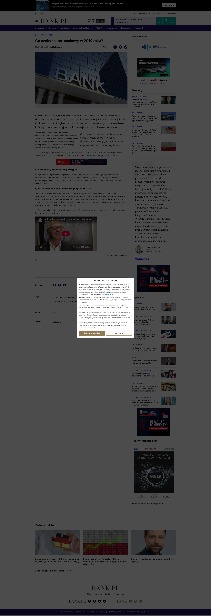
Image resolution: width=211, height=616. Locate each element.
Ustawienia (119, 333)
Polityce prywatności (107, 294)
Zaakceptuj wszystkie (92, 333)
